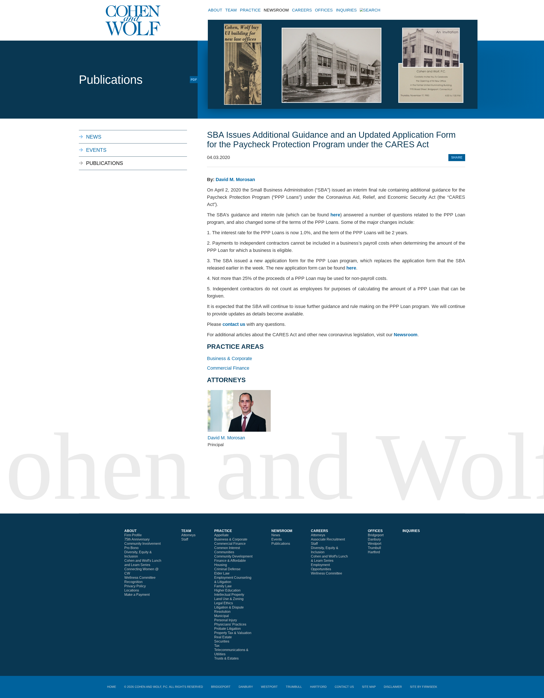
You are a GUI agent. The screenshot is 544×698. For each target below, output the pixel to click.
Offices (324, 10)
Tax (217, 645)
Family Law (223, 586)
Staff (184, 539)
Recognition (133, 582)
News (93, 137)
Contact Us (344, 686)
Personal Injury (225, 620)
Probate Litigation (227, 628)
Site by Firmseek (423, 686)
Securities (221, 641)
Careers (302, 10)
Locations (131, 590)
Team (231, 10)
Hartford (374, 552)
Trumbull (374, 548)
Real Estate (223, 637)
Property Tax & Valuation (232, 633)
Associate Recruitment (328, 539)
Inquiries (346, 10)
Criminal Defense (227, 569)
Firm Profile (133, 535)
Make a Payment (137, 594)
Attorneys (188, 535)
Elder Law (222, 573)
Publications (104, 163)
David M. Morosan (235, 179)
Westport (374, 543)
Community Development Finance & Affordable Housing (233, 561)
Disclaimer (393, 686)
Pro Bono (131, 548)
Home (111, 686)
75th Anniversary (137, 539)
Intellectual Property (229, 594)
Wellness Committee (140, 577)
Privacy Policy (135, 586)
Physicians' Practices (230, 624)
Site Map (369, 686)
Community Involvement (142, 543)
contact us (233, 324)
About (215, 10)
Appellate (221, 535)
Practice (250, 10)
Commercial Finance (228, 368)
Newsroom (406, 334)
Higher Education (227, 590)
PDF (194, 79)
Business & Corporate (229, 358)
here (335, 214)
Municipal (221, 616)
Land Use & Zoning (229, 599)
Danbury (374, 539)
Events (96, 150)
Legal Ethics (223, 603)
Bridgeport (376, 535)
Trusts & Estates (226, 658)
